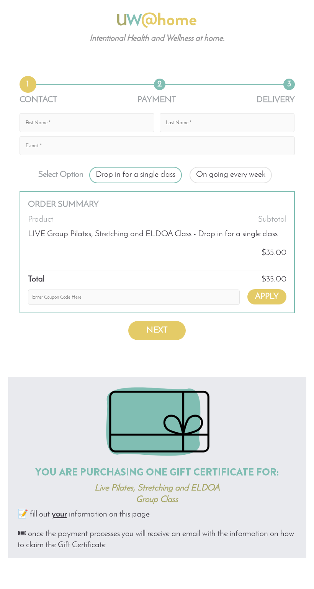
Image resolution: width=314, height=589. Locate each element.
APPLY (267, 296)
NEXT (157, 330)
